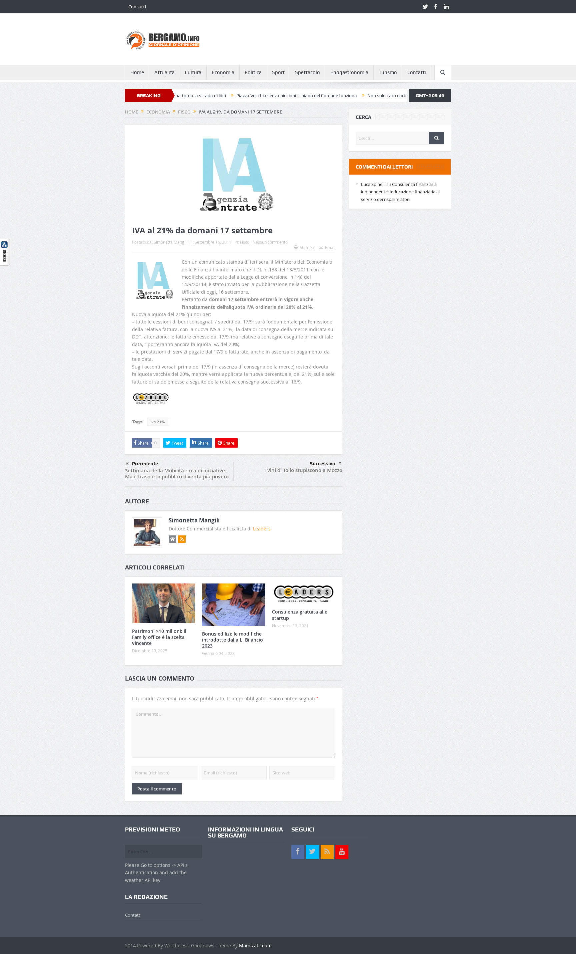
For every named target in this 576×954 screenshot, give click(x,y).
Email (330, 247)
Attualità (164, 72)
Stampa (307, 247)
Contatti (137, 6)
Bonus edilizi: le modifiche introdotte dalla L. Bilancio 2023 (232, 640)
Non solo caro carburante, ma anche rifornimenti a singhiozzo (402, 95)
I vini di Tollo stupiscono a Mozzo (303, 470)
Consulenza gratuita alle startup (299, 615)
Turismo (388, 72)
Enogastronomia (349, 72)
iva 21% (158, 422)
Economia (223, 72)
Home (137, 72)
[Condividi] (5, 251)
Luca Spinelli (373, 184)
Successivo (322, 464)
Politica (253, 72)
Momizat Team (255, 945)
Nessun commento (270, 242)
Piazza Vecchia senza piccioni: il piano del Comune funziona (268, 95)
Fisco (244, 242)
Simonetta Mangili (170, 242)
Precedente (145, 464)
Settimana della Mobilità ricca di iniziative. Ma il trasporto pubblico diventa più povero (177, 473)
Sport (278, 72)
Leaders (262, 528)
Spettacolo (307, 72)
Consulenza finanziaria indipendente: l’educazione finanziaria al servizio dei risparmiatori (400, 191)
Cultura (193, 72)
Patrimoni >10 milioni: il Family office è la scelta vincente (159, 637)
